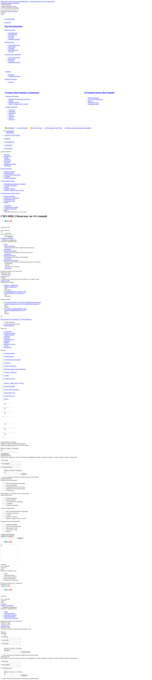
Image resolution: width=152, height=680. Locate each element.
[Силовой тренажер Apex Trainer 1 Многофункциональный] (22, 302)
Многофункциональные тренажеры (15, 184)
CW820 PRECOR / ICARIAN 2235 (14, 293)
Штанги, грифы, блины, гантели (18, 104)
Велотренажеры (9, 42)
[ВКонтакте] (5, 221)
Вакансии (7, 341)
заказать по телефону (7, 238)
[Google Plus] (11, 221)
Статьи (6, 346)
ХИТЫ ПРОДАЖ (7, 158)
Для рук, (11, 118)
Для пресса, (11, 110)
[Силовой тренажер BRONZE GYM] (15, 308)
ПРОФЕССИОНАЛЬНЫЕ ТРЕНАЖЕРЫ (78, 128)
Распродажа (7, 156)
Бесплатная (9, 255)
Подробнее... (8, 249)
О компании (8, 331)
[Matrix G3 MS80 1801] (11, 285)
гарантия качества (9, 245)
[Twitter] (7, 221)
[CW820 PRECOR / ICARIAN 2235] (15, 291)
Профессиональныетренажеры (10, 164)
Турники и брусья (9, 188)
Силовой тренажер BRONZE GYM (14, 310)
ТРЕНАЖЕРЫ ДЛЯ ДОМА (54, 128)
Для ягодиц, (12, 113)
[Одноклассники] (9, 221)
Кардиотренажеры (13, 26)
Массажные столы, (93, 102)
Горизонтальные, (13, 50)
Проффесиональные (14, 39)
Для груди (11, 119)
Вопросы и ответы (9, 344)
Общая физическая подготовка (15, 487)
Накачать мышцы (11, 485)
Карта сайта (7, 347)
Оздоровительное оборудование (99, 92)
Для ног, (10, 114)
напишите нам (5, 276)
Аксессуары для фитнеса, (95, 99)
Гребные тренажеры (11, 79)
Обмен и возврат (9, 334)
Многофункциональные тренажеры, (19, 99)
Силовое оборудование (12, 96)
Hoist (5, 210)
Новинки (7, 154)
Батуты (6, 202)
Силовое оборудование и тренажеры (22, 92)
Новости (6, 342)
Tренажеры (7, 205)
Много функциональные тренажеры (17, 511)
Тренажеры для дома (7, 161)
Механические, (12, 34)
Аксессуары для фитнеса (11, 198)
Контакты (7, 338)
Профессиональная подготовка (15, 488)
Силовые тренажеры (11, 107)
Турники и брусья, (14, 102)
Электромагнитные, (14, 45)
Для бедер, (11, 116)
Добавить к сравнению (10, 240)
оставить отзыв (5, 280)
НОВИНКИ (11, 128)
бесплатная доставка (10, 251)
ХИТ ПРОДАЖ (37, 128)
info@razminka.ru (9, 325)
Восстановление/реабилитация (15, 483)
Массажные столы (9, 199)
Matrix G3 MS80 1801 (10, 287)
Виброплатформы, (93, 98)
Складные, (11, 36)
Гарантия (7, 336)
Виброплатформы (9, 196)
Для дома (11, 51)
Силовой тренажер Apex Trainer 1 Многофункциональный (21, 304)
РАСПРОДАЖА (23, 128)
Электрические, (13, 33)
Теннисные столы (93, 104)
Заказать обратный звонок (8, 6)
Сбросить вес (10, 490)
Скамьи (10, 101)
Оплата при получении (11, 260)
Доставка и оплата (9, 333)
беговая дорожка (13, 11)
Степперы (8, 71)
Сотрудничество (9, 339)
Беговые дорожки (10, 30)
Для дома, (11, 37)
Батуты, (90, 101)
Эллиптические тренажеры (13, 54)
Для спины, (11, 111)
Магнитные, (12, 47)
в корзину (9, 236)
